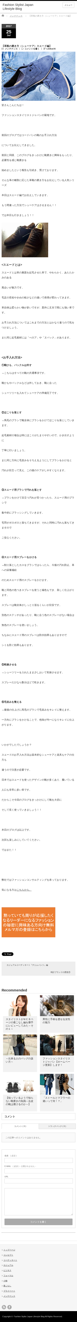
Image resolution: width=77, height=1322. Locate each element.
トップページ (9, 1250)
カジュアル (8, 1265)
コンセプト (8, 1255)
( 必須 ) (10, 1156)
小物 (5, 1281)
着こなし (7, 1286)
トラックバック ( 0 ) (57, 1126)
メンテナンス (16, 16)
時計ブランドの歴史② (60, 972)
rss (4, 1307)
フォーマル (8, 1275)
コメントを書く (32, 49)
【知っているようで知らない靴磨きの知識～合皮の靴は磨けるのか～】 (19, 1101)
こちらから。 (24, 889)
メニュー (68, 5)
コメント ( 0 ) (20, 1126)
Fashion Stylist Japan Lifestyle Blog (18, 7)
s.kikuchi (51, 49)
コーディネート (10, 1260)
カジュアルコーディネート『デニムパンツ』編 (27, 965)
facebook (9, 1307)
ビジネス (7, 1270)
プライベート (9, 1291)
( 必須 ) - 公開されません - (20, 1166)
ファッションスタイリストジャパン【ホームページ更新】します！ (56, 1061)
